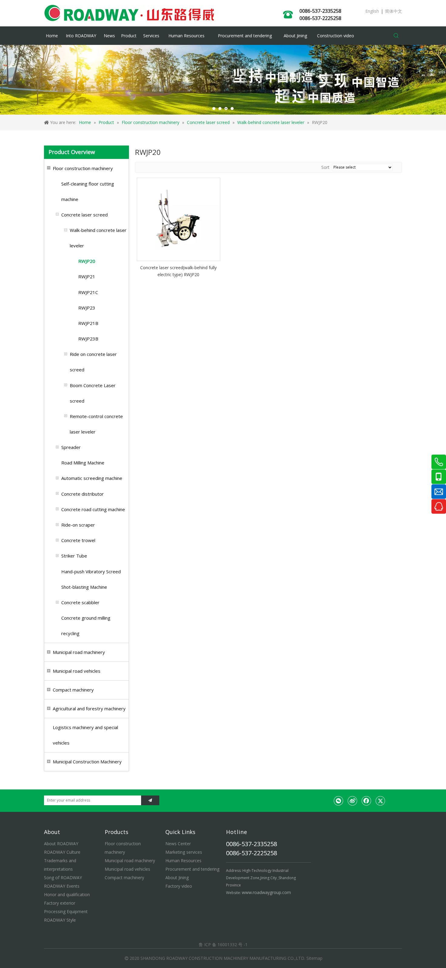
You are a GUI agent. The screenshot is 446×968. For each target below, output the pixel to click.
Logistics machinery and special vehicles (85, 735)
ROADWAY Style (60, 920)
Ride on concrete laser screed (93, 362)
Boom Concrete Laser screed (93, 393)
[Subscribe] (150, 800)
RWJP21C (88, 292)
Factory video (178, 886)
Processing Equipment (66, 911)
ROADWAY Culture (62, 852)
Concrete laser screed (84, 215)
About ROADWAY (61, 843)
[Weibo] (352, 801)
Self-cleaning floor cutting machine (87, 191)
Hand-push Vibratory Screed (91, 571)
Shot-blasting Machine (84, 587)
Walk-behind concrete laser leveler (98, 238)
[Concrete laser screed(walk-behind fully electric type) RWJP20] (178, 219)
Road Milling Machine (82, 463)
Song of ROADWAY (63, 877)
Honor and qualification (67, 894)
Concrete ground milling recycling (85, 625)
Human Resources (183, 860)
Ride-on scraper (78, 525)
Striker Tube (74, 556)
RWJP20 (86, 261)
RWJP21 (86, 276)
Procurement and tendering (192, 869)
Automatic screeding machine (91, 478)
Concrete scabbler (80, 602)
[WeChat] (338, 801)
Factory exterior (59, 903)
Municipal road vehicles (76, 671)
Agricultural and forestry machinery (89, 708)
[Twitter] (380, 801)
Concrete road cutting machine (93, 509)
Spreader (71, 447)
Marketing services (183, 852)
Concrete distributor (82, 494)
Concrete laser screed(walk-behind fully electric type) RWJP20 (178, 271)
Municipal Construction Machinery (87, 762)
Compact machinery (73, 690)
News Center (178, 843)
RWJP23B (88, 339)
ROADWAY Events (61, 886)
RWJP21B (88, 323)
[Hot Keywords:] (396, 35)
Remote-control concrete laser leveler (96, 424)
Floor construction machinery (83, 168)
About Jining (177, 877)
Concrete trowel (78, 540)
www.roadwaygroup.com (266, 892)
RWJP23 (86, 308)
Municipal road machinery (79, 652)
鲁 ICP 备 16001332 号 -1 (223, 944)
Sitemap (314, 958)
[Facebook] (366, 801)
